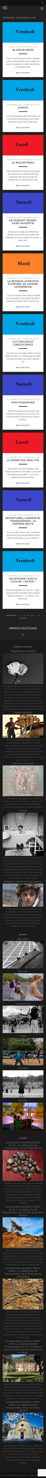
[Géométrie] (23, 968)
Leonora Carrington (23, 763)
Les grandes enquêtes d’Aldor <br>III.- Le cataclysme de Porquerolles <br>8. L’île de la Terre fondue (23, 1211)
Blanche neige (23, 49)
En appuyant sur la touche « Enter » (23, 580)
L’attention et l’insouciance (23, 343)
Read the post (23, 73)
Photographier (23, 402)
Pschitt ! (23, 1100)
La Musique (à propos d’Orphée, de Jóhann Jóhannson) (23, 284)
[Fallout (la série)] (23, 737)
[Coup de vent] (23, 1032)
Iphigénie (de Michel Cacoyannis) (23, 881)
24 (32, 615)
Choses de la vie (30, 47)
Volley (23, 1035)
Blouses (23, 971)
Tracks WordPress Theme (13, 1475)
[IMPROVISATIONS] (5, 9)
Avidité (23, 107)
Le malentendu (23, 162)
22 (25, 615)
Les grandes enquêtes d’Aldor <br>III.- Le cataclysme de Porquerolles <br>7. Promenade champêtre (23, 1272)
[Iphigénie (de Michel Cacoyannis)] (23, 906)
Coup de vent (23, 1003)
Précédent (11, 615)
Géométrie (23, 938)
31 (39, 615)
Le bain (23, 810)
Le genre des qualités (23, 460)
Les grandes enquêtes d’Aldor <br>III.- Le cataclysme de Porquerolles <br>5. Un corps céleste (23, 1406)
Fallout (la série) (23, 712)
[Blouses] (23, 1000)
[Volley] (23, 1065)
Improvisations (23, 628)
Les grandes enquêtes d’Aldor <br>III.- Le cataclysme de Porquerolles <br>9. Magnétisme (23, 1145)
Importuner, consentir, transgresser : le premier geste (23, 521)
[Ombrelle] (23, 1097)
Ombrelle (23, 1068)
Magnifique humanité (23, 651)
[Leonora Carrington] (23, 796)
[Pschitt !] (23, 1129)
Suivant (23, 618)
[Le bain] (23, 855)
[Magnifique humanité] (23, 683)
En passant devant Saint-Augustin (23, 222)
